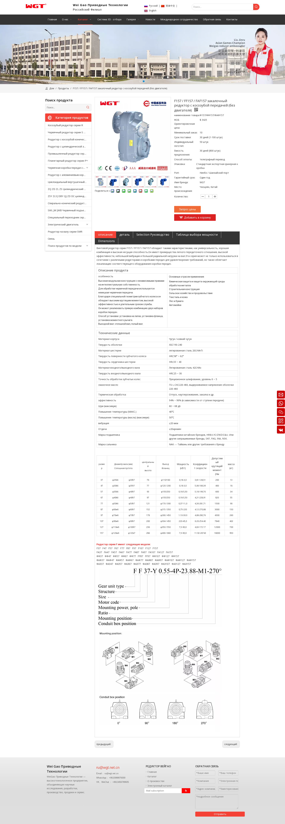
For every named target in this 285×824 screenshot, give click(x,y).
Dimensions (106, 241)
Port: (176, 172)
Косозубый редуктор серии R (65, 125)
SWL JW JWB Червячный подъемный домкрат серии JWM (69, 210)
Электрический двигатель (63, 224)
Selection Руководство (152, 234)
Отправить (220, 814)
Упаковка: (179, 164)
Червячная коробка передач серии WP (69, 167)
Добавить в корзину (197, 217)
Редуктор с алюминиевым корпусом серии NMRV (69, 174)
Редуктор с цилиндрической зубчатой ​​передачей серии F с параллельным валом (69, 146)
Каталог (152, 776)
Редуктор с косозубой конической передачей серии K (69, 139)
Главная (152, 771)
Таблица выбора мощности (197, 234)
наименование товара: (187, 115)
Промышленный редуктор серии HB (69, 153)
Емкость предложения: (182, 152)
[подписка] (186, 790)
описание (105, 234)
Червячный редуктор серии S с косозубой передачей (69, 132)
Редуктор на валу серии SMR (65, 231)
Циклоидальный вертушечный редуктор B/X (69, 182)
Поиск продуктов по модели (64, 245)
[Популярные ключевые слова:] (256, 7)
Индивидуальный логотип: (183, 143)
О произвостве (155, 781)
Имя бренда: (181, 182)
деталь (124, 234)
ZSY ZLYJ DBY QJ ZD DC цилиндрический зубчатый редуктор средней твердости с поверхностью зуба (69, 196)
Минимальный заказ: (185, 132)
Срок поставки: (182, 137)
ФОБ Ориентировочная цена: (184, 123)
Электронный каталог (159, 785)
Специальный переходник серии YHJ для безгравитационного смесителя (69, 217)
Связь (51, 238)
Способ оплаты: (183, 159)
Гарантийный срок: (184, 177)
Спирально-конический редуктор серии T (69, 203)
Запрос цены (187, 209)
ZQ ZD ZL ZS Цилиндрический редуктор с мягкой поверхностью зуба (69, 189)
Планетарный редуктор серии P (67, 160)
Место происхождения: (183, 188)
